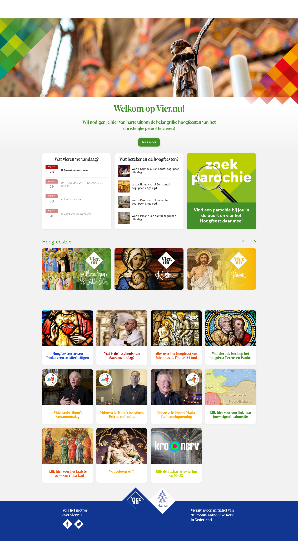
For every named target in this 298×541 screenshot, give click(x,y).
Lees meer (149, 142)
